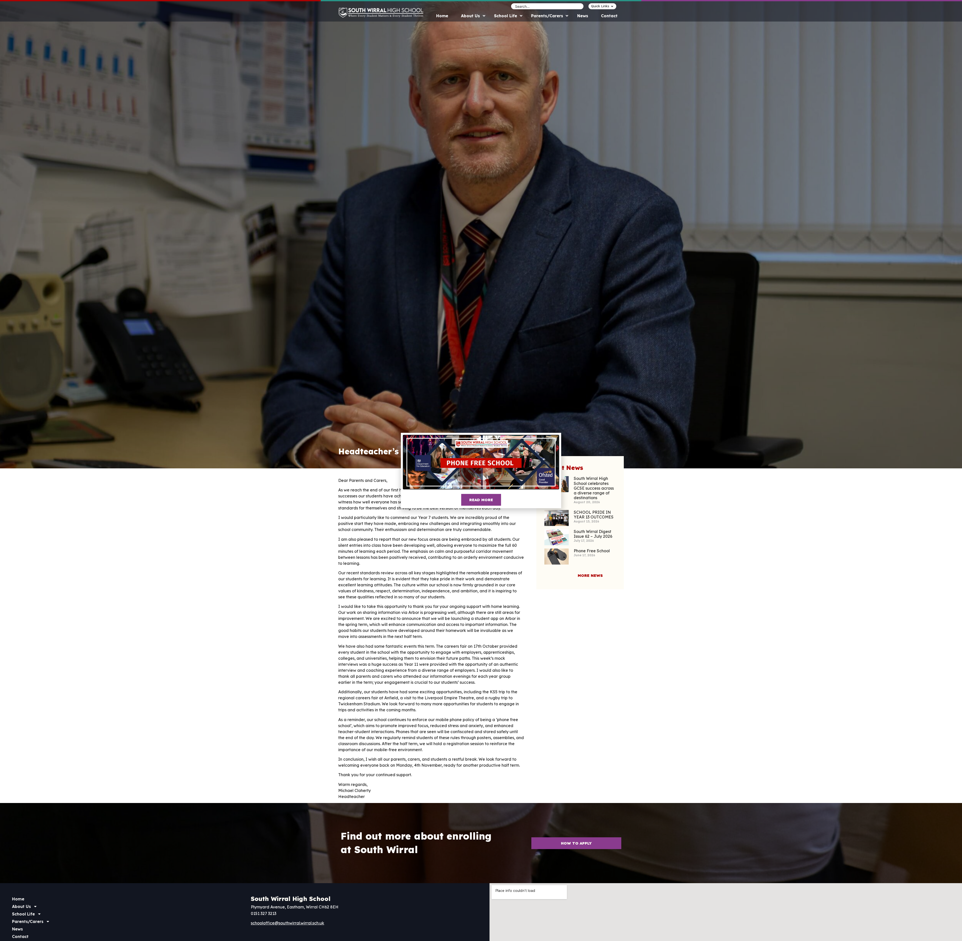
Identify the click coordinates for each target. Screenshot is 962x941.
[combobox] (543, 6)
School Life (23, 913)
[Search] (579, 6)
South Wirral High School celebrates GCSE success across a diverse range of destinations (594, 488)
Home (18, 898)
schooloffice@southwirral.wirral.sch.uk (287, 922)
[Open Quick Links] (612, 6)
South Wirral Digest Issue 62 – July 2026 (593, 534)
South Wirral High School (290, 898)
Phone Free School (592, 550)
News (17, 928)
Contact (20, 936)
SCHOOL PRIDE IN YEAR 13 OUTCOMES (594, 514)
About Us (21, 906)
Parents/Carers (27, 921)
